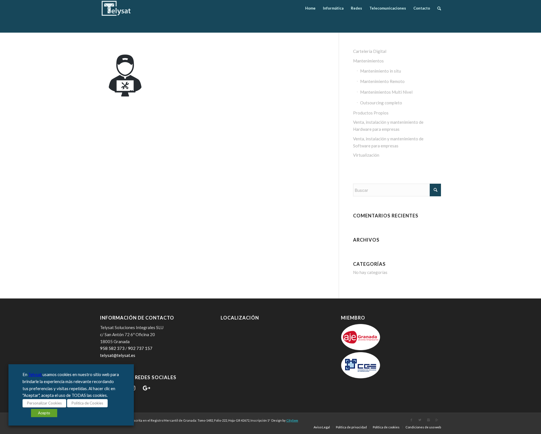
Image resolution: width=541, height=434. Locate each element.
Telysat (35, 374)
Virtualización (366, 155)
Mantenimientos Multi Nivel (386, 92)
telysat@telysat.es (117, 355)
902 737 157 (140, 348)
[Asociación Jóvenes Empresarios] (360, 348)
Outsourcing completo (381, 102)
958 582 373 (112, 348)
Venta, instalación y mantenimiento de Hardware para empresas (388, 126)
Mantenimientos (368, 60)
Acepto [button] (44, 413)
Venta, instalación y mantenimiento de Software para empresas (388, 142)
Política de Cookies (87, 403)
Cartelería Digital (369, 51)
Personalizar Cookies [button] (44, 403)
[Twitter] (420, 420)
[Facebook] (411, 420)
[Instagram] (428, 420)
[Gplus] (437, 420)
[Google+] (146, 388)
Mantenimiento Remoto (382, 81)
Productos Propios (371, 112)
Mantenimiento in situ (380, 70)
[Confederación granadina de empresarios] (360, 376)
